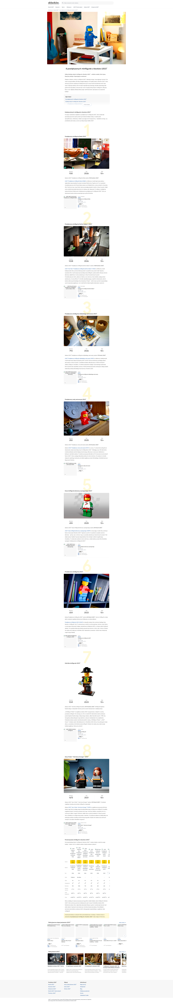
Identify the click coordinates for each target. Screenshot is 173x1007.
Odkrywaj (69, 7)
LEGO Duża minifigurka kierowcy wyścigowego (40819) (77, 530)
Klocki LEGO (51, 7)
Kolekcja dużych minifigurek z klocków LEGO (75, 101)
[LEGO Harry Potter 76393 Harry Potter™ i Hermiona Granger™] (70, 828)
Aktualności (82, 986)
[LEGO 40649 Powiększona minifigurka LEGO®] (70, 641)
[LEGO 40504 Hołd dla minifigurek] (70, 735)
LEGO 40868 (73, 861)
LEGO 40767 (91, 861)
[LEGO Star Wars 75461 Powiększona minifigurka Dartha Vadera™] (70, 292)
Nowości (57, 7)
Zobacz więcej (121, 922)
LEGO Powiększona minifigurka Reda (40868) (75, 181)
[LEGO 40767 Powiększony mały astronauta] (70, 469)
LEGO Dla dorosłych (77, 7)
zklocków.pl (50, 10)
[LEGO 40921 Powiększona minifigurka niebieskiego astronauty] (70, 377)
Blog (81, 988)
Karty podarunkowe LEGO (70, 984)
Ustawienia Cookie (84, 995)
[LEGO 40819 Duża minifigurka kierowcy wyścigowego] (70, 550)
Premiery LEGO (52, 993)
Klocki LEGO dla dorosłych (54, 991)
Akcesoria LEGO (95, 7)
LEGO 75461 (79, 861)
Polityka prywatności (84, 991)
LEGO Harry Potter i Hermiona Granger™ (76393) (79, 807)
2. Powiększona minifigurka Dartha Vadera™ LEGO (78, 106)
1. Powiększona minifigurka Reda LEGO (76, 103)
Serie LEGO (67, 986)
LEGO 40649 (104, 861)
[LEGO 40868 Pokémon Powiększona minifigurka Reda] (70, 202)
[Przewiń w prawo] (108, 872)
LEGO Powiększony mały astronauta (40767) (78, 448)
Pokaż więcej (87, 104)
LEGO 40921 (85, 861)
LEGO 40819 (98, 861)
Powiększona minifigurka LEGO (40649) (74, 622)
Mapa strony (83, 984)
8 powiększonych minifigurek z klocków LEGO (75, 99)
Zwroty (81, 993)
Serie (63, 7)
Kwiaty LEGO (87, 7)
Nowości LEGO (52, 986)
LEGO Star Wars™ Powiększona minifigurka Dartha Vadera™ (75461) (80, 268)
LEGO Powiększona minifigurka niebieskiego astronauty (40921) (79, 358)
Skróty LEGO (67, 988)
